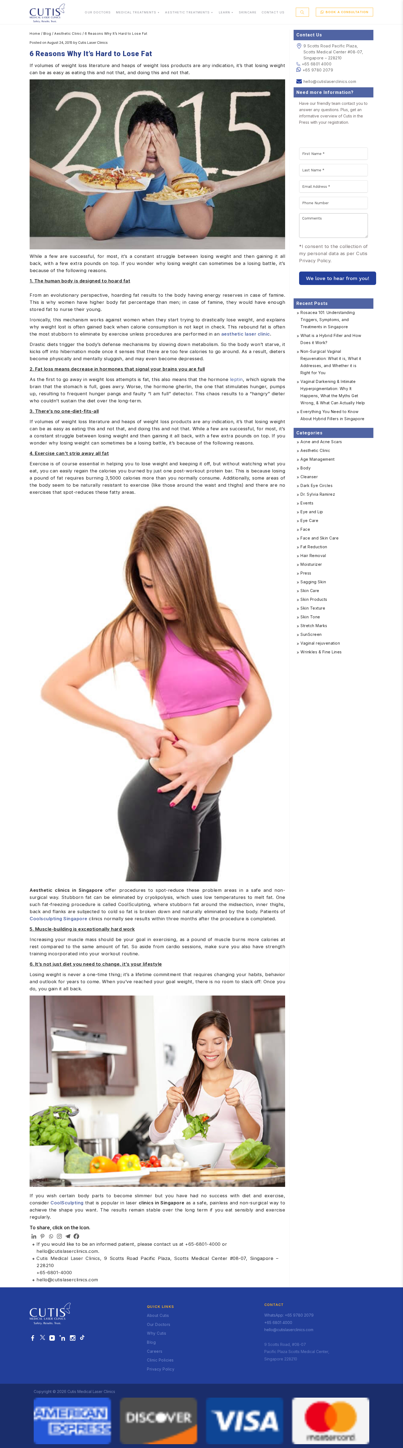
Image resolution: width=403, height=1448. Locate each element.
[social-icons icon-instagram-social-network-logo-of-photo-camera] (73, 1338)
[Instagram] (59, 1236)
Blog (47, 33)
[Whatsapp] (51, 1236)
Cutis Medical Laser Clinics (68, 1258)
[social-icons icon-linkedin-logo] (62, 1338)
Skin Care (309, 590)
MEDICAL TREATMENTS (136, 12)
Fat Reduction (313, 546)
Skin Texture (312, 608)
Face (305, 529)
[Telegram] (68, 1236)
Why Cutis (156, 1333)
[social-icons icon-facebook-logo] (33, 1338)
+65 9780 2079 (318, 70)
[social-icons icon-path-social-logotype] (82, 1338)
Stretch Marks (313, 625)
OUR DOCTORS (98, 12)
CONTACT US (273, 12)
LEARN (224, 12)
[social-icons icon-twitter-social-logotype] (42, 1338)
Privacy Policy (160, 1369)
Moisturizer (311, 564)
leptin (236, 379)
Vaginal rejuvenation (320, 643)
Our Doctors (159, 1324)
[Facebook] (76, 1236)
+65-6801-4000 (203, 1244)
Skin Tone (310, 617)
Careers (155, 1351)
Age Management (317, 459)
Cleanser (309, 476)
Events (306, 503)
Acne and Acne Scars (321, 441)
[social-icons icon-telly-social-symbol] (52, 1338)
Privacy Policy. (315, 260)
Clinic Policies (160, 1360)
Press (305, 573)
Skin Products (313, 599)
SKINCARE (248, 12)
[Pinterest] (42, 1236)
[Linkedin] (34, 1236)
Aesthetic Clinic (67, 33)
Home (35, 33)
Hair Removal (313, 555)
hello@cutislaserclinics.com (67, 1251)
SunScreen (311, 634)
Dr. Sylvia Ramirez (317, 494)
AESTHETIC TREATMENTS (187, 12)
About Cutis (158, 1315)
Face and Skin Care (319, 538)
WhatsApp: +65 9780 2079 (289, 1315)
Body (305, 468)
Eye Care (309, 520)
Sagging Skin (313, 581)
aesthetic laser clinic (245, 334)
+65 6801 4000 (316, 64)
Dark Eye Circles (316, 485)
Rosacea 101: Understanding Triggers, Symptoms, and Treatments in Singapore (327, 319)
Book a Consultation (347, 12)
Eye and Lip (311, 511)
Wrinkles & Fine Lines (321, 652)
